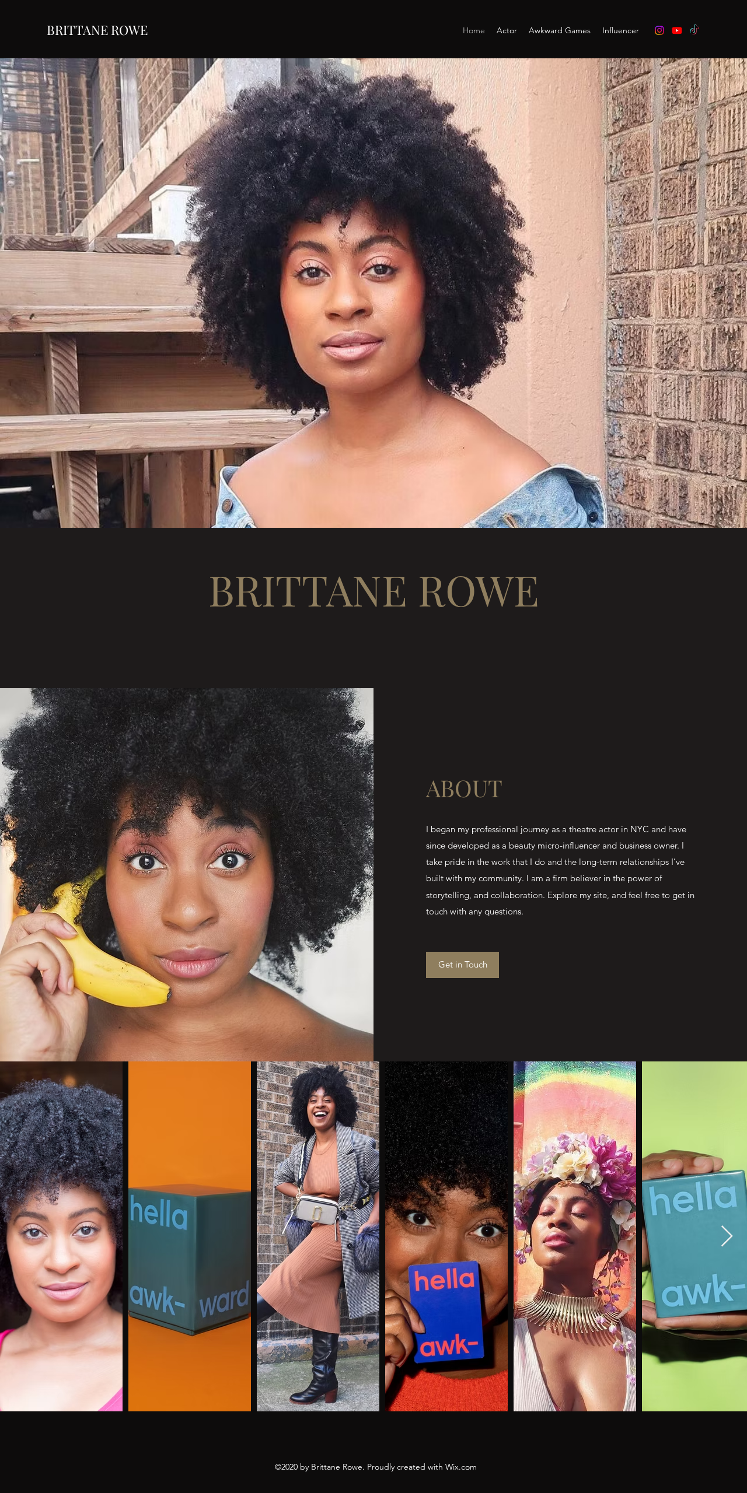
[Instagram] (659, 30)
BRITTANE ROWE (97, 29)
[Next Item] (727, 1236)
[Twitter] (694, 30)
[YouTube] (677, 30)
